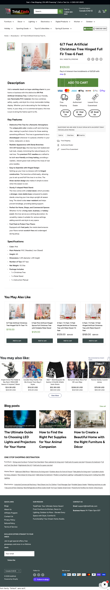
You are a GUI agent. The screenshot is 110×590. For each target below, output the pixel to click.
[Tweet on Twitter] (96, 59)
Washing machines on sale (97, 484)
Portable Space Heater (79, 484)
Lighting (31, 22)
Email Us (96, 113)
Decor (20, 22)
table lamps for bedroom (44, 475)
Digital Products (62, 22)
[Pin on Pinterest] (92, 59)
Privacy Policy (9, 520)
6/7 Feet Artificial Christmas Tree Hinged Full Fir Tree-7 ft (16, 324)
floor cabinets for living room (54, 462)
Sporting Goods (22, 28)
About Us (7, 509)
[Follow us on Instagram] (38, 574)
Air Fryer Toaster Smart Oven (61, 488)
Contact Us (8, 516)
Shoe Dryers (98, 488)
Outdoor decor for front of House (61, 472)
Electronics (45, 22)
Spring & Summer (62, 28)
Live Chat (89, 29)
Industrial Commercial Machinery (25, 484)
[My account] (100, 11)
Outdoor (89, 22)
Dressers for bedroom (93, 462)
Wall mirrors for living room (40, 472)
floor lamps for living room (26, 475)
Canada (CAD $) (10, 571)
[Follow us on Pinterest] (42, 574)
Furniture (7, 22)
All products (15, 36)
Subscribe (11, 560)
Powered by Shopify (11, 579)
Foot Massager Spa (64, 484)
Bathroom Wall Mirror (22, 472)
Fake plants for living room (82, 472)
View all (103, 406)
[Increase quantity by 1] (73, 83)
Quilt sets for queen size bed (74, 462)
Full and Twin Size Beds (36, 462)
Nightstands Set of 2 (25, 465)
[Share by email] (100, 59)
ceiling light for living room (83, 475)
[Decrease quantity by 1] (62, 83)
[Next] (106, 323)
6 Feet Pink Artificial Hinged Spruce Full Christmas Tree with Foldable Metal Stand (42, 325)
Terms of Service (10, 527)
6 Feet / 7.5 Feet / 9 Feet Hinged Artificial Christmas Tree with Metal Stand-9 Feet (92, 326)
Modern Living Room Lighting (63, 475)
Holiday (7, 28)
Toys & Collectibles (42, 28)
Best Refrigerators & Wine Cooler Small (37, 488)
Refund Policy (9, 523)
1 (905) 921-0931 (100, 29)
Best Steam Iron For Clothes (47, 484)
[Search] (60, 11)
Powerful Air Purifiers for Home (82, 488)
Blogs (6, 506)
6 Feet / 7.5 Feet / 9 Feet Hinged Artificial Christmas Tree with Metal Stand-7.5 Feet (67, 326)
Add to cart (78, 82)
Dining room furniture (20, 462)
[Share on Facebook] (88, 59)
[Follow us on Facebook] (34, 574)
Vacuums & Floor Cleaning (14, 488)
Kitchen (77, 22)
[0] (104, 11)
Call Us (67, 113)
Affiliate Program (11, 513)
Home (6, 36)
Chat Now (80, 113)
